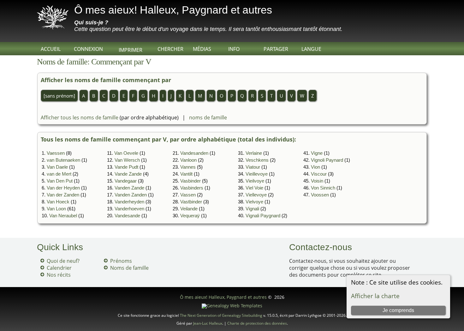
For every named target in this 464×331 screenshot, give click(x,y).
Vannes (188, 167)
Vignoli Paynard (327, 160)
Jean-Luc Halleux (207, 323)
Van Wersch (127, 160)
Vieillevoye (257, 174)
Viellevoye (256, 194)
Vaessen (56, 153)
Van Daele (57, 167)
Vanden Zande (129, 187)
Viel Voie (254, 187)
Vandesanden (194, 153)
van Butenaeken (63, 160)
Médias (202, 48)
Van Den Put (60, 181)
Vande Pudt (126, 167)
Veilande (189, 208)
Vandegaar (126, 181)
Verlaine (254, 153)
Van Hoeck (58, 201)
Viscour (319, 174)
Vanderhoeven (129, 208)
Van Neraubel (63, 215)
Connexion (88, 48)
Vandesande (127, 215)
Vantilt (186, 174)
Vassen (188, 194)
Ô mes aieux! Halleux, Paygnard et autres (173, 10)
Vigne (317, 153)
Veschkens (257, 160)
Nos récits (59, 274)
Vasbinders (191, 187)
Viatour (253, 167)
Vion (315, 167)
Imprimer (130, 49)
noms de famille (208, 117)
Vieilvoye (255, 181)
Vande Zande (128, 174)
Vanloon (188, 160)
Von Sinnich (323, 187)
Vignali (252, 208)
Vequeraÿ (190, 215)
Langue (311, 48)
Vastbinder (191, 201)
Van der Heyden (63, 187)
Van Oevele (126, 153)
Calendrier (59, 267)
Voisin (317, 181)
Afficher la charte (375, 296)
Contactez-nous (320, 247)
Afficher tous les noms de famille (79, 117)
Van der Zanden (63, 194)
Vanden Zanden (131, 194)
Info (234, 48)
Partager (276, 48)
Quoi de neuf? (63, 260)
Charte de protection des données (257, 323)
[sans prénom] (59, 96)
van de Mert (59, 174)
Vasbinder (190, 181)
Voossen (320, 194)
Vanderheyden (129, 201)
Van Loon (56, 208)
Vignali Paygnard (263, 215)
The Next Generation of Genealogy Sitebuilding (221, 315)
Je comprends (398, 310)
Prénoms (121, 260)
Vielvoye (254, 201)
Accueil (51, 48)
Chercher (170, 48)
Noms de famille (129, 267)
